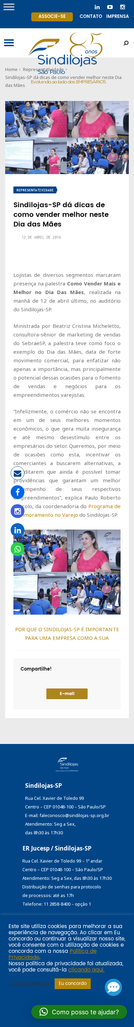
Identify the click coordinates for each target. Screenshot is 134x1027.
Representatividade (35, 190)
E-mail (67, 694)
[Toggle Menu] (8, 6)
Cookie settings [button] (29, 984)
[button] (79, 1012)
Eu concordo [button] (73, 983)
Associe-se (52, 16)
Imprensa (117, 16)
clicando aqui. (86, 970)
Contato (91, 16)
